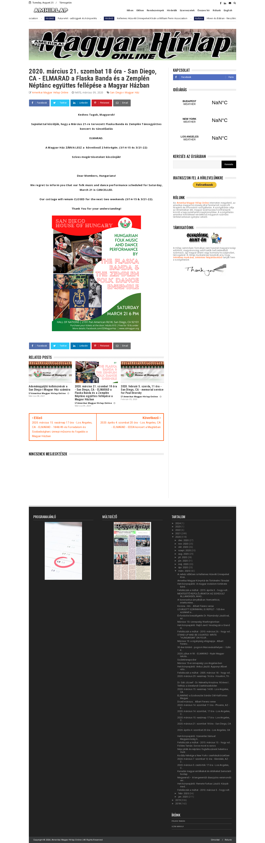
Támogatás (65, 2)
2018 (178, 803)
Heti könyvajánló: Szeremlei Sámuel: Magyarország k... (196, 737)
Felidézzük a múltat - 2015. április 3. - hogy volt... (203, 590)
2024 (178, 523)
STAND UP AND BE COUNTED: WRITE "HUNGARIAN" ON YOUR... (197, 636)
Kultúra (169, 18)
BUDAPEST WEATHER (204, 102)
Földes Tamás (178, 821)
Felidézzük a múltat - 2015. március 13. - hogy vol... (204, 742)
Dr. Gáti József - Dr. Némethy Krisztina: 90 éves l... (203, 682)
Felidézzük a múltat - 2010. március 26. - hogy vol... (204, 631)
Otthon (140, 10)
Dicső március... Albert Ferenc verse (196, 701)
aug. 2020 (183, 553)
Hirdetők (172, 10)
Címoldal (215, 840)
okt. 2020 (183, 547)
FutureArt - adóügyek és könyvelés (47, 18)
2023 (178, 526)
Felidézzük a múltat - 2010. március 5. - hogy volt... (204, 790)
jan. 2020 (183, 796)
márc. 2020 (184, 570)
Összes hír (203, 10)
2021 (178, 533)
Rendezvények (155, 10)
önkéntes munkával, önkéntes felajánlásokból (197, 257)
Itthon (130, 10)
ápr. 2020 (183, 567)
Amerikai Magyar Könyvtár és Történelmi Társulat (203, 580)
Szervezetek (187, 10)
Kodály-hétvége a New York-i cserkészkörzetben (203, 755)
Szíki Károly (178, 826)
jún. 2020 (183, 560)
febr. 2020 (183, 793)
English (228, 10)
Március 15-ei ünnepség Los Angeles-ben (199, 663)
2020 (178, 537)
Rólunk (217, 10)
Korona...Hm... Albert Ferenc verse (195, 606)
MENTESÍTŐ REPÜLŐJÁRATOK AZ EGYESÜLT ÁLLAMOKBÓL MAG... (201, 595)
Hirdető (79, 18)
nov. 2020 (183, 543)
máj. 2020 (183, 564)
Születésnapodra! (186, 659)
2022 (178, 530)
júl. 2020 (183, 557)
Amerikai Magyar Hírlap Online (193, 202)
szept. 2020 (184, 550)
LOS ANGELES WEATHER (204, 138)
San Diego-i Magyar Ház (124, 92)
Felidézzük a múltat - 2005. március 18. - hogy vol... (204, 672)
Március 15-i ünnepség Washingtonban (198, 621)
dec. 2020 (183, 540)
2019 (178, 800)
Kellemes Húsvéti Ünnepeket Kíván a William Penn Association (122, 18)
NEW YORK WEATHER (204, 120)
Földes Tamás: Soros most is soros (196, 745)
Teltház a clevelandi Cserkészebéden (197, 685)
